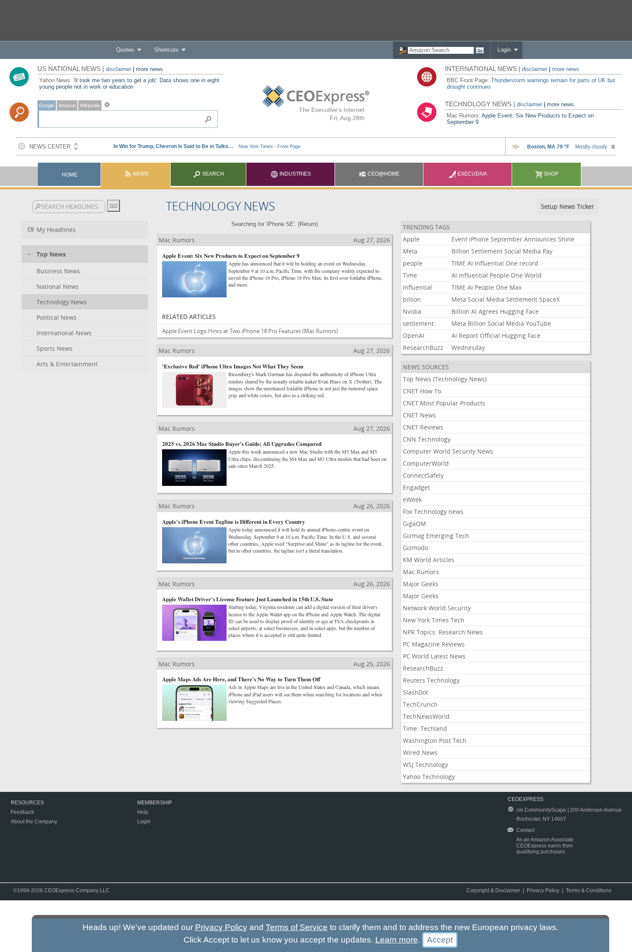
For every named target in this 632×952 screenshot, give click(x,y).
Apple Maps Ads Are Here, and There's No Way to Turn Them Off (241, 679)
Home (69, 175)
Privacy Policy (543, 890)
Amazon (67, 105)
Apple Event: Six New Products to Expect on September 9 (231, 255)
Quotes (125, 49)
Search (212, 174)
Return (308, 224)
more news (149, 69)
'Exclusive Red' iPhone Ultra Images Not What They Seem (233, 366)
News (140, 174)
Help (142, 812)
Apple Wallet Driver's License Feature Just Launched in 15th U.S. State (247, 599)
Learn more (396, 939)
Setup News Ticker (567, 206)
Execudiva (471, 174)
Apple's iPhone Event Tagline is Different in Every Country (233, 521)
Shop (550, 174)
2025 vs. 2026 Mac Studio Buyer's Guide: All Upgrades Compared (242, 443)
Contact (525, 830)
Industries (294, 174)
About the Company (34, 822)
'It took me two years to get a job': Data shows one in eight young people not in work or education (129, 83)
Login (504, 49)
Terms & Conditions (588, 890)
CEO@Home (382, 174)
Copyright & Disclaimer (493, 890)
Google (46, 105)
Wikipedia (90, 105)
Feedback (22, 812)
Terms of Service (297, 927)
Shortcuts (166, 49)
